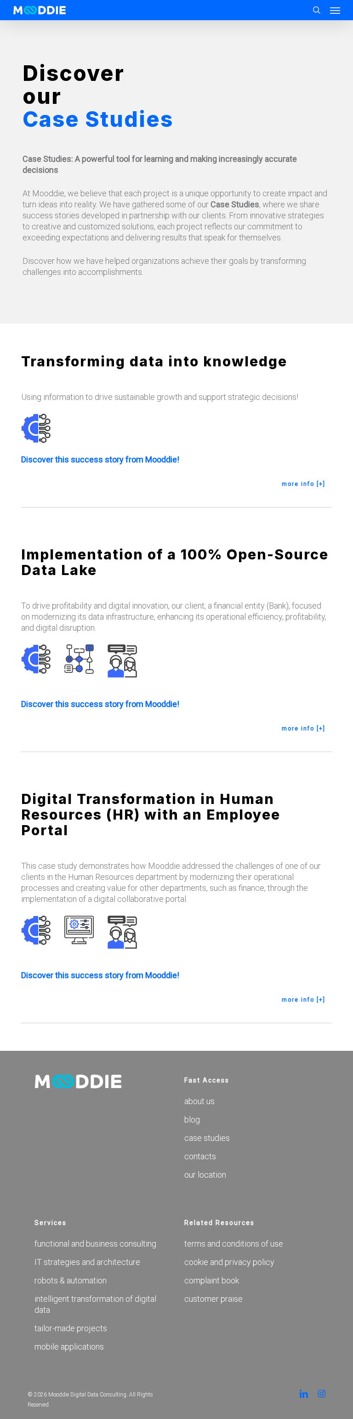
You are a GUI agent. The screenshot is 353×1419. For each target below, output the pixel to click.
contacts (200, 1156)
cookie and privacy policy (229, 1262)
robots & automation (70, 1280)
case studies (207, 1138)
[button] (335, 10)
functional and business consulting (95, 1243)
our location (205, 1175)
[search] (316, 10)
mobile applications (69, 1346)
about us (199, 1101)
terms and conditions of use (233, 1243)
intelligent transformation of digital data (95, 1304)
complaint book (211, 1280)
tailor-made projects (70, 1328)
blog (192, 1119)
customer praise (213, 1299)
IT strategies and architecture (87, 1262)
